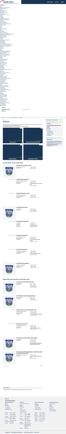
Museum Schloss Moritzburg (5, 52)
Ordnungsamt (2, 68)
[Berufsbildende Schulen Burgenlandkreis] (23, 301)
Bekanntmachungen (3, 77)
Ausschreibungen (3, 80)
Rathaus (1, 57)
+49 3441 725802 (33, 166)
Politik (1, 84)
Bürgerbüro (2, 66)
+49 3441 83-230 (52, 409)
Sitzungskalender (3, 88)
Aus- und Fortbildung (3, 12)
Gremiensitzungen (3, 79)
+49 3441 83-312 (23, 409)
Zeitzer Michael (2, 103)
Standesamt (2, 67)
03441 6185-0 (32, 297)
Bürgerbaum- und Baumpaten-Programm (7, 33)
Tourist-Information (3, 62)
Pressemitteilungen (3, 76)
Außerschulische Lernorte (4, 14)
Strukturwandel (2, 100)
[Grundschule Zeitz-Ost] (23, 255)
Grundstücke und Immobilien (5, 39)
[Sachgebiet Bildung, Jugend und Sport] (54, 130)
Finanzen (1, 97)
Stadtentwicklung (3, 36)
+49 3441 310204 (33, 339)
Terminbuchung (2, 73)
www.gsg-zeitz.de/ (33, 285)
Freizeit (1, 25)
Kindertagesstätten (3, 8)
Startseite (2, 117)
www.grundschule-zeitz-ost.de (35, 253)
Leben (1, 6)
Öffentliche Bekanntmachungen (5, 78)
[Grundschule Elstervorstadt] (23, 199)
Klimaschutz (2, 48)
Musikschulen (2, 13)
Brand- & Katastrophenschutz (5, 46)
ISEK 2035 (1, 37)
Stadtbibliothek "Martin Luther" (5, 34)
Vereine (1, 29)
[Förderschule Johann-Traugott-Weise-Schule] (23, 343)
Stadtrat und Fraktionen (4, 85)
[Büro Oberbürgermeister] (55, 406)
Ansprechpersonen (3, 96)
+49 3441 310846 (33, 340)
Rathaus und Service (3, 63)
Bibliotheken (2, 11)
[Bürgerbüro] (26, 407)
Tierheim (1, 47)
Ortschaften (2, 4)
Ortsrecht (1, 70)
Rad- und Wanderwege (4, 32)
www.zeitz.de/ (7, 408)
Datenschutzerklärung (28, 432)
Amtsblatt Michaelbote (4, 83)
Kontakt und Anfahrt (3, 95)
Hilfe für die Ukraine (3, 22)
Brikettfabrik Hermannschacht (5, 54)
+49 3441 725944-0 (33, 311)
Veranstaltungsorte (3, 60)
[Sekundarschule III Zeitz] (23, 329)
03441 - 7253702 (33, 283)
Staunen (1, 50)
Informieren (2, 61)
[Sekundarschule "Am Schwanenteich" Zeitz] (23, 315)
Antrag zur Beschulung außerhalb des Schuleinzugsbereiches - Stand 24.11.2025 (54, 142)
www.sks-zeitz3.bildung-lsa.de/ (35, 327)
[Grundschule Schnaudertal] (23, 227)
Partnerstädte (2, 5)
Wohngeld (2, 17)
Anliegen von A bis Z (3, 65)
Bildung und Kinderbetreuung (5, 7)
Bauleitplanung (2, 40)
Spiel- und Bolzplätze (3, 28)
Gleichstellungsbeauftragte (4, 18)
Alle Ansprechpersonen (10, 400)
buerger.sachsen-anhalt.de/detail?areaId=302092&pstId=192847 (36, 344)
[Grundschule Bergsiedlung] (23, 185)
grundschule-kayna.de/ (34, 225)
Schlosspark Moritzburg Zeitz (5, 51)
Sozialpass (2, 16)
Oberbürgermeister (3, 94)
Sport (1, 26)
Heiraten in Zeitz (3, 24)
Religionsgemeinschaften (4, 19)
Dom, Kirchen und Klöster (4, 55)
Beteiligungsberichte (3, 98)
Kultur (1, 49)
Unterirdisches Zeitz (3, 53)
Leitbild (1, 38)
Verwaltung (2, 93)
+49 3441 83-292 (37, 408)
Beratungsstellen (3, 21)
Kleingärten (2, 30)
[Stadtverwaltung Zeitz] (33, 110)
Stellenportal (2, 81)
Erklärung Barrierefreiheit (16, 432)
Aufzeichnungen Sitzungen (4, 86)
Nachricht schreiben (33, 185)
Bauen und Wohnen (3, 35)
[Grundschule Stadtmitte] (23, 241)
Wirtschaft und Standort (4, 99)
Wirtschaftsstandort (3, 101)
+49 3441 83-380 (50, 131)
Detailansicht (49, 134)
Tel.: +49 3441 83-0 (26, 109)
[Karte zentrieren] (42, 365)
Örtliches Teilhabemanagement (5, 23)
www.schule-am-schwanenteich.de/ (36, 313)
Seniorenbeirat (2, 90)
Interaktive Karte (3, 105)
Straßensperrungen (3, 82)
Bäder (1, 27)
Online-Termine (2, 74)
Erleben (1, 58)
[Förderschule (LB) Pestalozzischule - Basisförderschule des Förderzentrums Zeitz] (23, 357)
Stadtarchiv (2, 71)
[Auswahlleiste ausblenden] (40, 365)
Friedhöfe (1, 20)
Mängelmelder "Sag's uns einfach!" (6, 69)
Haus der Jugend (3, 31)
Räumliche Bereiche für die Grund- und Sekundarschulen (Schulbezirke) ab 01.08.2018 (54, 144)
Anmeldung (7, 432)
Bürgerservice (2, 64)
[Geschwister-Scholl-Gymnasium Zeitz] (23, 287)
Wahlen (1, 92)
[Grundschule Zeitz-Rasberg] (23, 269)
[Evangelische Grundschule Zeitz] (23, 171)
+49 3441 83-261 (23, 410)
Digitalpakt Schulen (3, 10)
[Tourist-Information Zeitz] (40, 406)
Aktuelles (1, 75)
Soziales (1, 15)
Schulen (1, 9)
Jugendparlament (3, 91)
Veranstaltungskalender (4, 59)
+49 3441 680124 (33, 208)
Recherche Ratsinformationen (5, 89)
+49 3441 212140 (33, 325)
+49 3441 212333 (33, 354)
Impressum (36, 432)
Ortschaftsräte (2, 87)
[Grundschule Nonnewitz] (23, 213)
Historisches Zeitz (3, 56)
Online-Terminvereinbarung (4, 72)
